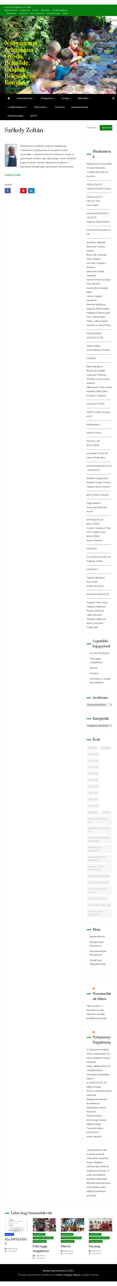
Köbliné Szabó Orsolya (99, 482)
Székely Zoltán (13, 174)
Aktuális (9, 1234)
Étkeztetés (11, 13)
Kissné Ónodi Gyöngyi (98, 279)
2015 (93, 754)
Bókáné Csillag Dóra (97, 478)
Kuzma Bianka (94, 540)
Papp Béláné (94, 503)
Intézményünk (11, 10)
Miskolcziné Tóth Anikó (99, 387)
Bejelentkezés (97, 936)
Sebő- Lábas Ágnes (97, 320)
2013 (92, 748)
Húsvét (94, 667)
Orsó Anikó (93, 205)
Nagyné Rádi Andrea (98, 221)
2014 (105, 748)
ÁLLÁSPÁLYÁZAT (100, 653)
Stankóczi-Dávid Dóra (99, 325)
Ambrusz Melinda (96, 242)
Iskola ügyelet (94, 1136)
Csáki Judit (92, 627)
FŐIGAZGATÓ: (95, 184)
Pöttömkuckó (39, 1241)
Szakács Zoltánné (96, 395)
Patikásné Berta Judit (98, 312)
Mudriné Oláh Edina (97, 391)
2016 (93, 760)
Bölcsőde (45, 10)
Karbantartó (93, 424)
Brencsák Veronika (97, 254)
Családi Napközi (59, 10)
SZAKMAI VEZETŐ (97, 453)
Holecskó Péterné (96, 374)
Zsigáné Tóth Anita (97, 602)
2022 (93, 799)
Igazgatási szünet (96, 1107)
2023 (93, 806)
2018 (93, 773)
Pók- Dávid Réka (96, 316)
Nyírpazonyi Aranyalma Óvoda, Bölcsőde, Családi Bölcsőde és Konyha (21, 63)
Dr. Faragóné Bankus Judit (99, 839)
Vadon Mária (93, 345)
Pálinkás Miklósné (96, 606)
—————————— (99, 180)
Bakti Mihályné (95, 366)
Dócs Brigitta (94, 258)
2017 (93, 767)
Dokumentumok (37, 13)
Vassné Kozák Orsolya (99, 188)
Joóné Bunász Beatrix (98, 349)
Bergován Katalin (96, 370)
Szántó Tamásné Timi (98, 528)
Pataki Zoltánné (95, 610)
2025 (106, 812)
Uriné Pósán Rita (96, 457)
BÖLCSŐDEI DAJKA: (98, 494)
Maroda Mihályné (96, 304)
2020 (93, 786)
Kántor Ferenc (94, 432)
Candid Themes (90, 1274)
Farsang (94, 673)
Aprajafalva (39, 1234)
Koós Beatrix (94, 283)
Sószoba (23, 13)
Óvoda (35, 10)
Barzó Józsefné (95, 623)
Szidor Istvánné (95, 585)
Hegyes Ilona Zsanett (98, 486)
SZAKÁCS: (92, 569)
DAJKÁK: (91, 358)
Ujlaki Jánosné (94, 614)
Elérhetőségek (53, 13)
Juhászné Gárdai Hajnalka (97, 858)
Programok (25, 10)
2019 (93, 780)
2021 (93, 793)
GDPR (65, 13)
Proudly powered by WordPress (35, 1274)
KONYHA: (92, 548)
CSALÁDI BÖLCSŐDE (43, 1238)
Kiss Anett (92, 581)
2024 (93, 812)
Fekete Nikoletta (96, 577)
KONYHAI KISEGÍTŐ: (98, 594)
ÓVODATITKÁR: (96, 403)
